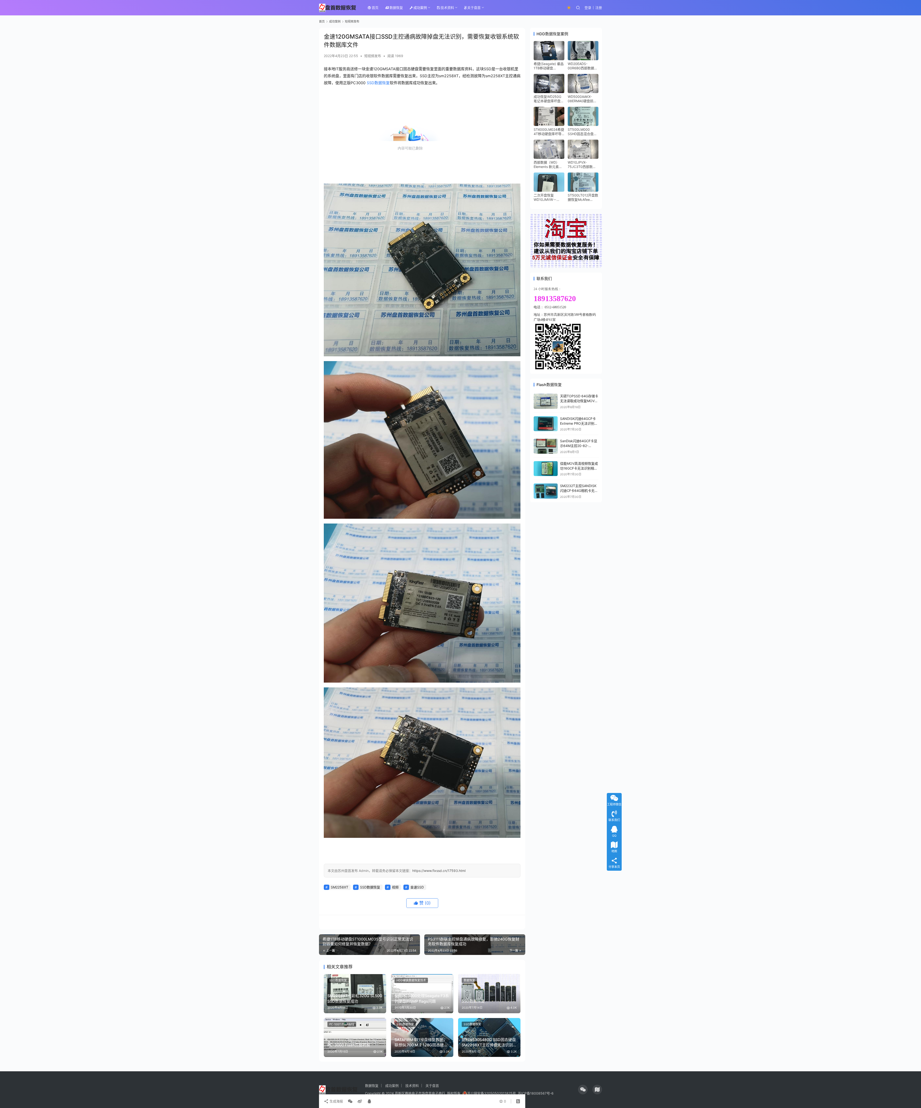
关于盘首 (474, 8)
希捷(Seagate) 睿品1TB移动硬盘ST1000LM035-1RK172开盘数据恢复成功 (549, 66)
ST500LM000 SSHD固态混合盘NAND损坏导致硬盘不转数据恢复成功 (583, 131)
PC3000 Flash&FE (341, 1024)
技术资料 (447, 8)
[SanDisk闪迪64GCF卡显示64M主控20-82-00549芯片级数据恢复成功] (546, 446)
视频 (395, 887)
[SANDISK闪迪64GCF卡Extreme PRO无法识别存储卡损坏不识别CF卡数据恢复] (546, 423)
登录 (587, 8)
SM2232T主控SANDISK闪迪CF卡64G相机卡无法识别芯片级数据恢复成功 (579, 490)
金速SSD (417, 887)
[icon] (583, 1089)
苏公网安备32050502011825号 (491, 1093)
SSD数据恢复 (378, 82)
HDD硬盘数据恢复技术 (411, 980)
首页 (375, 8)
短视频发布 (372, 56)
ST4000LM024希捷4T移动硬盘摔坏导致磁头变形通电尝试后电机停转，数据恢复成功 (549, 131)
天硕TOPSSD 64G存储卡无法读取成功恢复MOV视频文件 (579, 400)
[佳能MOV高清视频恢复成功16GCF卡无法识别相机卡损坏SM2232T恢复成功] (546, 468)
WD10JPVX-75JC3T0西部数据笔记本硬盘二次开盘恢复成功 (583, 164)
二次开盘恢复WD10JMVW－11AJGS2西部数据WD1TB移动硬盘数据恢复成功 (548, 197)
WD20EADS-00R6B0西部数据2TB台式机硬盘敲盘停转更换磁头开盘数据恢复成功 (583, 66)
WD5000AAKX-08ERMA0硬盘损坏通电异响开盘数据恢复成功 (583, 99)
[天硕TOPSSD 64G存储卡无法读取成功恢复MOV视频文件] (546, 401)
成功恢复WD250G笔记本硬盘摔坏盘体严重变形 (549, 99)
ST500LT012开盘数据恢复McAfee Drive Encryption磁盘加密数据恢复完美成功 (583, 197)
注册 (598, 8)
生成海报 (336, 1101)
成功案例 (420, 8)
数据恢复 (396, 8)
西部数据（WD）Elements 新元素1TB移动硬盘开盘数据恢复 (548, 164)
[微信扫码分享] (350, 1101)
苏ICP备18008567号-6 (536, 1093)
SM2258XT (339, 887)
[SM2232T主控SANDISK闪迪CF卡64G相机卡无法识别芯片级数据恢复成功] (546, 491)
